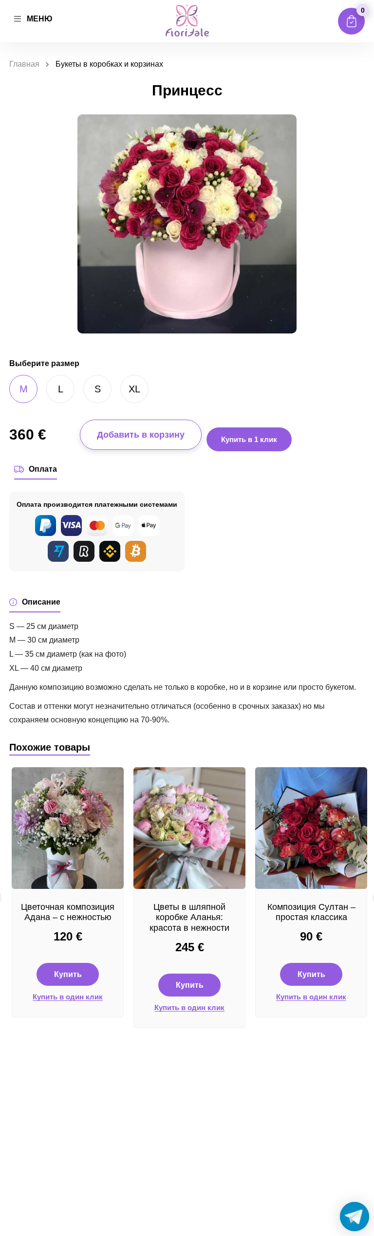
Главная (24, 64)
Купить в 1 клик (249, 439)
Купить (68, 974)
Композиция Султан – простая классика (311, 912)
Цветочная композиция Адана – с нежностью (67, 912)
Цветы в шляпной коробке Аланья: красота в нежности (189, 917)
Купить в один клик (68, 997)
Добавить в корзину (141, 435)
